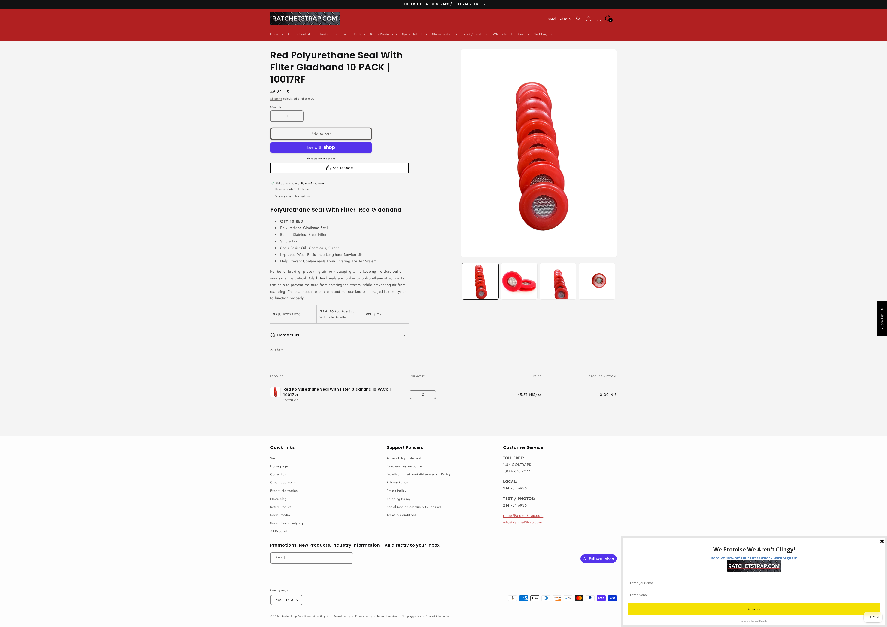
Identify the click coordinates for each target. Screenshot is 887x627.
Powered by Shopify (316, 616)
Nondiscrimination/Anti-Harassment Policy (418, 474)
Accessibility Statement (404, 458)
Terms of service (387, 616)
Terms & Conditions (401, 515)
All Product (278, 531)
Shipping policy (411, 616)
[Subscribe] (348, 558)
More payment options (321, 158)
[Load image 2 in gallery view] (519, 281)
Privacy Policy (397, 482)
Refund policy (342, 616)
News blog (278, 498)
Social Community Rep (287, 523)
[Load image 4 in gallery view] (597, 281)
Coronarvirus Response (404, 466)
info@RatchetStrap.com (522, 522)
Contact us (278, 474)
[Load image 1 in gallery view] (480, 281)
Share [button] (279, 349)
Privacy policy (363, 616)
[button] (276, 34)
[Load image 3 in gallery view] (558, 281)
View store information (292, 196)
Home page (279, 466)
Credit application (284, 482)
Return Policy (396, 490)
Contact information (438, 616)
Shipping (276, 99)
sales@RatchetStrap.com (523, 515)
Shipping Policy (398, 498)
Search (275, 458)
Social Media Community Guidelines (414, 507)
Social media (280, 515)
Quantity (275, 107)
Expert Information (284, 490)
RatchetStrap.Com (292, 616)
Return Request (281, 507)
